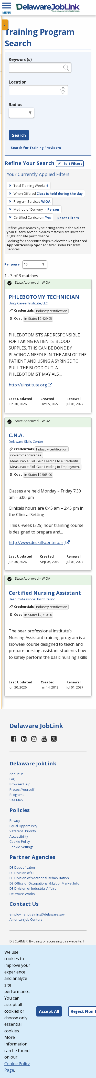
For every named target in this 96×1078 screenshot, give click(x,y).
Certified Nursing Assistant (45, 592)
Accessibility (18, 836)
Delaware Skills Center (26, 441)
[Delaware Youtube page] (44, 738)
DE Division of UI (21, 872)
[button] (6, 7)
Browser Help (19, 784)
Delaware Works (22, 893)
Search (19, 135)
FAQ (12, 779)
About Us (16, 774)
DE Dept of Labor (22, 867)
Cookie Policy (19, 841)
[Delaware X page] (54, 738)
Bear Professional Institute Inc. (32, 599)
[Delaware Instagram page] (34, 738)
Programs (16, 794)
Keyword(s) (20, 59)
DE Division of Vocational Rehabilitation (39, 878)
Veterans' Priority (22, 831)
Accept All (49, 1011)
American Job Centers (25, 919)
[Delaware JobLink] (48, 7)
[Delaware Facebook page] (13, 738)
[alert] (48, 284)
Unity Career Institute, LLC (28, 303)
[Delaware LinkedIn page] (24, 738)
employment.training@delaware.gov (37, 914)
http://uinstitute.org (28, 385)
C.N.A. (16, 435)
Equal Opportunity (23, 826)
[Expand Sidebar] (5, 24)
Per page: (12, 264)
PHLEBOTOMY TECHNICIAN (44, 296)
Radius (15, 104)
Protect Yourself (21, 789)
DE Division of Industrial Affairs (32, 888)
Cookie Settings (21, 847)
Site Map (16, 800)
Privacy (14, 820)
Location (18, 82)
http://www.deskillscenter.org (37, 542)
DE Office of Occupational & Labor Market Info (44, 883)
